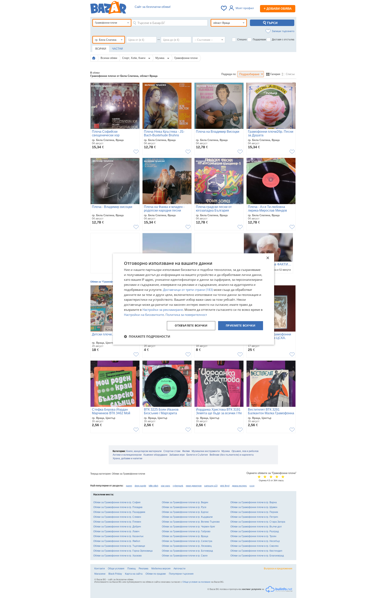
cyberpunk (178, 485)
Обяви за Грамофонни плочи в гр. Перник (254, 512)
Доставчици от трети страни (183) (188, 290)
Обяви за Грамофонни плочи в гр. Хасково (117, 555)
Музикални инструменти (206, 451)
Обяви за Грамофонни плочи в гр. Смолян (254, 546)
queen (129, 485)
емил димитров (194, 485)
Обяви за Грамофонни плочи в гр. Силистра (187, 541)
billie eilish (153, 485)
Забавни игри (177, 454)
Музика (160, 57)
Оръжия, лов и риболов (245, 451)
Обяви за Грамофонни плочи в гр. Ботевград (187, 550)
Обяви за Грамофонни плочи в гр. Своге (185, 555)
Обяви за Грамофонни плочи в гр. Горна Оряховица (123, 550)
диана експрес (239, 485)
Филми (186, 451)
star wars (165, 485)
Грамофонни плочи (186, 57)
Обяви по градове (156, 573)
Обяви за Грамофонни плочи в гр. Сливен (117, 517)
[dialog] (193, 299)
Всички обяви (109, 57)
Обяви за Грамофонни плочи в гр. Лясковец (187, 546)
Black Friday (115, 573)
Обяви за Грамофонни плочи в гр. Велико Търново (191, 521)
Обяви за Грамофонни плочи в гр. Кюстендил (256, 550)
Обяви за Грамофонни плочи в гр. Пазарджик (119, 512)
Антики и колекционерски (127, 454)
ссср (252, 485)
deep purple (140, 485)
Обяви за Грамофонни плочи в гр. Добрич (117, 526)
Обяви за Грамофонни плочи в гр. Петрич (254, 517)
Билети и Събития (197, 454)
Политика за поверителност (186, 315)
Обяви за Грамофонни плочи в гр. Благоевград (257, 555)
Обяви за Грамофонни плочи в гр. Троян (253, 536)
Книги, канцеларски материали (144, 451)
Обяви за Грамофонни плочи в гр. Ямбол (116, 541)
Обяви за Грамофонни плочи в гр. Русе (184, 507)
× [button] (267, 258)
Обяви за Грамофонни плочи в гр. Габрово (186, 531)
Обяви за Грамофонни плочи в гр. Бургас (185, 512)
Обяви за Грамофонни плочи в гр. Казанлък (118, 536)
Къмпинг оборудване (155, 454)
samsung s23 (210, 485)
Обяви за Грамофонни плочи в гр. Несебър (255, 541)
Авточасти (179, 568)
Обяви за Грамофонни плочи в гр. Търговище (119, 546)
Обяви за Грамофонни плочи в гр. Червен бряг (188, 526)
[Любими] (224, 8)
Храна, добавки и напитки (127, 458)
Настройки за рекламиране (163, 310)
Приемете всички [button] (240, 326)
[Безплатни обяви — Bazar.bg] (108, 8)
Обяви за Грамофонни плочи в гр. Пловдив (117, 507)
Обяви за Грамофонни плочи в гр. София (116, 502)
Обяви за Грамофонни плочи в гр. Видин (185, 502)
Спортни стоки (171, 451)
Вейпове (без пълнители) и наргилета (232, 454)
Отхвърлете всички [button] (191, 326)
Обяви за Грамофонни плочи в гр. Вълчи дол (256, 526)
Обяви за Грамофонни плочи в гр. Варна (253, 502)
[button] (147, 336)
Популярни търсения (181, 573)
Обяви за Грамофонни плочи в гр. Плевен (117, 521)
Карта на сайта (134, 573)
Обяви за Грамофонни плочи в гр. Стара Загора (257, 521)
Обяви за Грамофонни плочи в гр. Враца (185, 536)
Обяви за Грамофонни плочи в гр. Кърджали (187, 517)
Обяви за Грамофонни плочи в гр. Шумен (253, 507)
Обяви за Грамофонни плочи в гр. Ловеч (116, 531)
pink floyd (224, 485)
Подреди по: (228, 74)
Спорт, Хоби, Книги (134, 57)
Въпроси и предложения (278, 568)
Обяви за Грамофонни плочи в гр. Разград (254, 531)
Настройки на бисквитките (144, 315)
